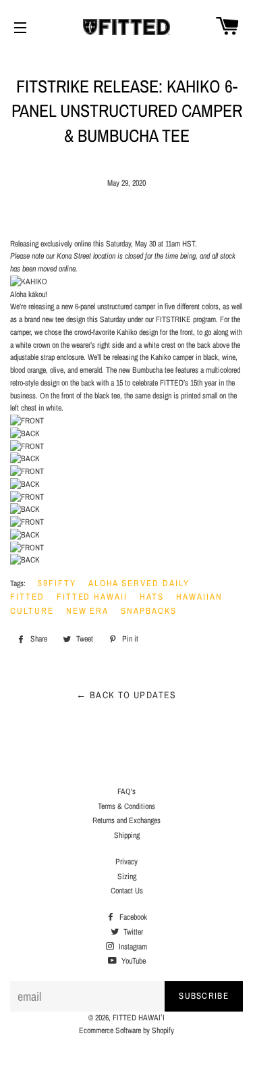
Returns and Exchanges (126, 820)
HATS (152, 596)
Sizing (126, 876)
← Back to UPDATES (126, 695)
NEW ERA (87, 611)
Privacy (126, 861)
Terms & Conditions (126, 806)
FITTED (27, 596)
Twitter (132, 931)
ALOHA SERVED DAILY (139, 583)
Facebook (132, 917)
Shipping (127, 835)
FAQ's (126, 791)
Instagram (132, 946)
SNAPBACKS (149, 611)
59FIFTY (57, 583)
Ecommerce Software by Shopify (126, 1030)
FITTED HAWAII (92, 596)
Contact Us (127, 890)
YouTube (132, 961)
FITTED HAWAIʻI (139, 1017)
